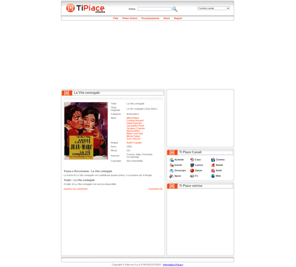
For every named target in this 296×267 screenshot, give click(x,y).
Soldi (219, 170)
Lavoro (199, 165)
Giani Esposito (134, 123)
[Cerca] (175, 9)
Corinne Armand (135, 120)
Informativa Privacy (173, 264)
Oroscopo (180, 170)
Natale (219, 165)
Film (115, 18)
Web (218, 176)
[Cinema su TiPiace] (213, 159)
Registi (178, 18)
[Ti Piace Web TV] (192, 176)
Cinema (220, 159)
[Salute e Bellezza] (192, 170)
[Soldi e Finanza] (213, 170)
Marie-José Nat (135, 133)
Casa (198, 159)
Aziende (179, 159)
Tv (196, 176)
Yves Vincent (133, 138)
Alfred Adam (133, 118)
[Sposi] (171, 176)
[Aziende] (171, 159)
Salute (198, 170)
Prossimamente (150, 18)
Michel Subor (133, 136)
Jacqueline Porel (135, 125)
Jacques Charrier (136, 128)
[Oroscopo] (171, 170)
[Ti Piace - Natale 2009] (213, 165)
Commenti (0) (155, 189)
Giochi (178, 165)
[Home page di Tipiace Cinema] (88, 7)
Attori (166, 18)
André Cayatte (134, 142)
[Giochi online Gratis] (171, 165)
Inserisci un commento (76, 189)
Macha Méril (133, 131)
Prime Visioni (129, 18)
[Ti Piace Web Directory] (213, 176)
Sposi (177, 176)
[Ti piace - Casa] (192, 159)
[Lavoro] (192, 165)
